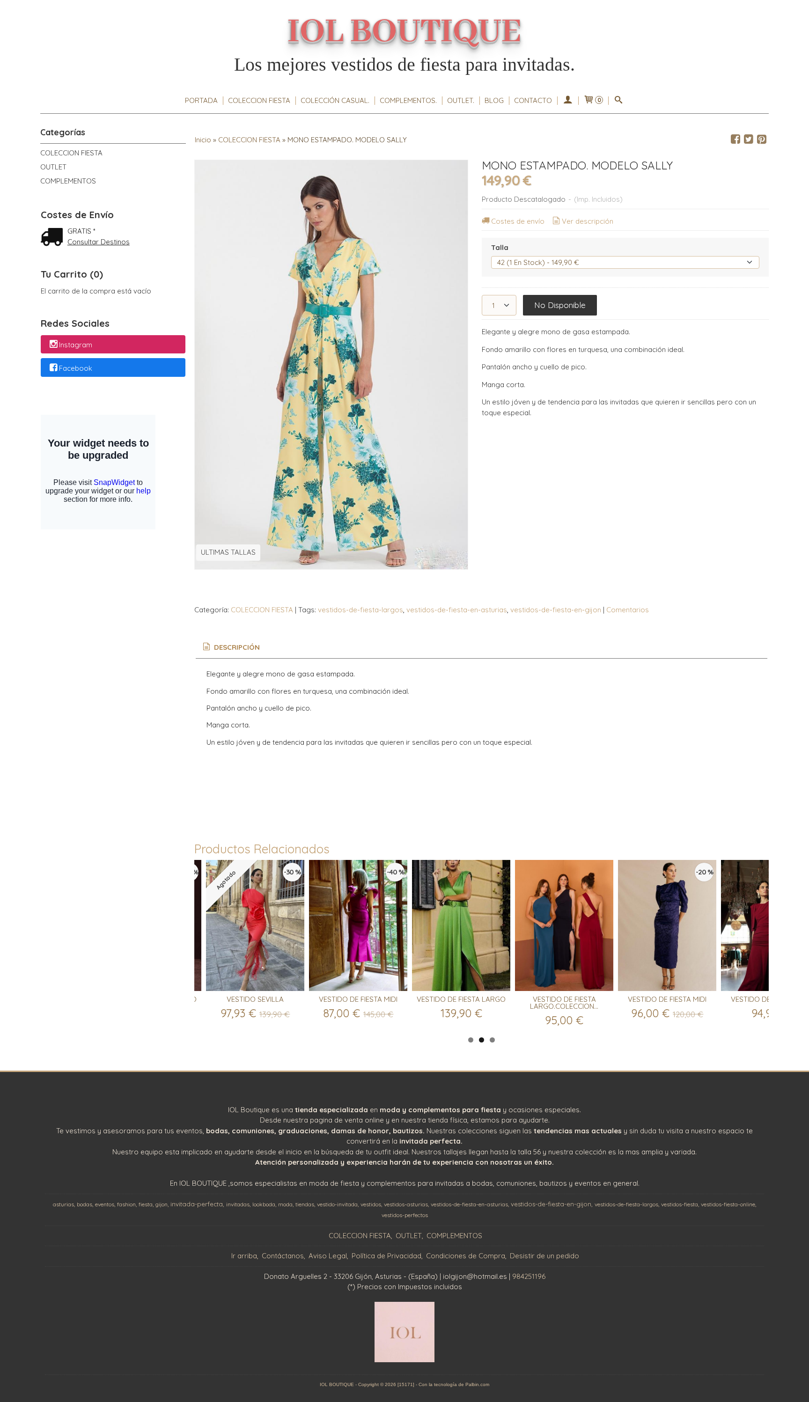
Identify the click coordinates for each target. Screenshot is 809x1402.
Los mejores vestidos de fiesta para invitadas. (404, 64)
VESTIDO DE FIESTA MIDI (358, 999)
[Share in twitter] (748, 139)
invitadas (238, 1204)
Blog (494, 100)
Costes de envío (517, 221)
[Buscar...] (619, 100)
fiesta (146, 1204)
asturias (63, 1204)
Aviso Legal (328, 1255)
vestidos (370, 1204)
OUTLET (53, 166)
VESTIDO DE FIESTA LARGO (461, 999)
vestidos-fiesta (679, 1204)
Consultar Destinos (98, 241)
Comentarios (627, 609)
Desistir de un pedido (544, 1255)
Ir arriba (244, 1255)
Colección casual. (335, 100)
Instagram (75, 344)
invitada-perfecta (196, 1204)
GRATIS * (81, 231)
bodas (84, 1204)
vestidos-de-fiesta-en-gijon (555, 609)
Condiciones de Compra (465, 1255)
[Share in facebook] (735, 139)
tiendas (304, 1204)
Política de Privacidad (386, 1255)
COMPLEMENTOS (68, 180)
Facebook (75, 368)
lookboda (263, 1204)
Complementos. (408, 100)
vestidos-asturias (406, 1204)
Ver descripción (587, 221)
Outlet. (460, 100)
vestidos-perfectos (405, 1214)
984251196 (528, 1276)
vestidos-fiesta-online (728, 1204)
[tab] (230, 648)
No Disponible (560, 305)
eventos (104, 1204)
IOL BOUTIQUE (404, 32)
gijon (161, 1204)
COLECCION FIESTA (259, 100)
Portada (201, 100)
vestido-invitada (337, 1204)
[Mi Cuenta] (568, 100)
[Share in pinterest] (761, 139)
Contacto (533, 100)
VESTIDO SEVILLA (255, 999)
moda (285, 1204)
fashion (126, 1204)
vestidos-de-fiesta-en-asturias (456, 609)
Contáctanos (283, 1255)
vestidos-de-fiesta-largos (360, 609)
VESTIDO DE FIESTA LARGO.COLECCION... (564, 1003)
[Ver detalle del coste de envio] (54, 238)
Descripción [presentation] (236, 647)
